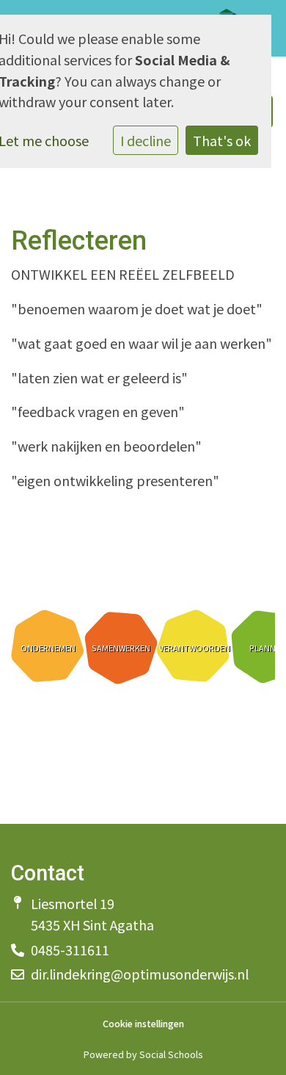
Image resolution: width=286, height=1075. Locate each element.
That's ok (222, 140)
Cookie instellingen (143, 1024)
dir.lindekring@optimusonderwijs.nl (140, 973)
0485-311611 (70, 949)
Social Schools (170, 1054)
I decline (145, 140)
